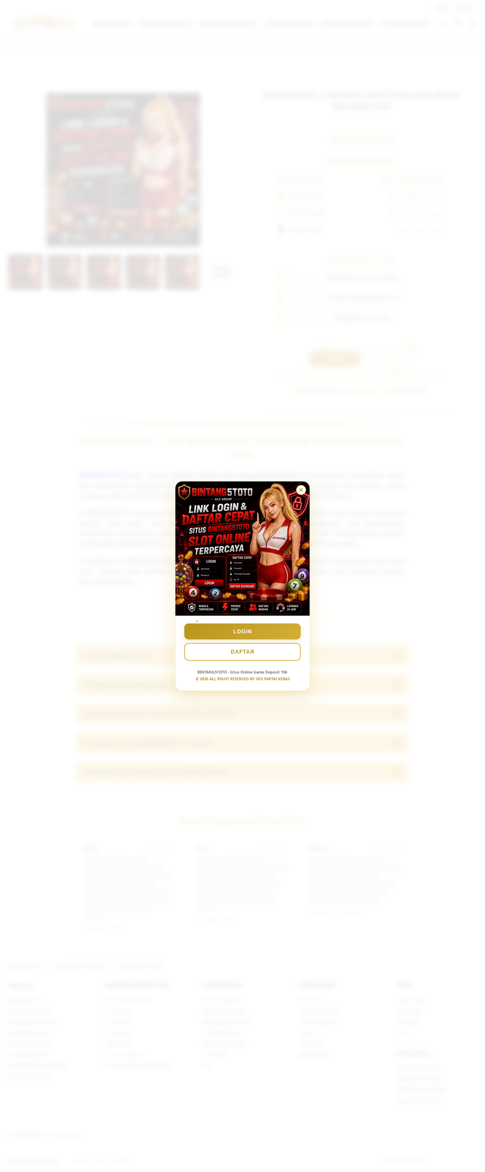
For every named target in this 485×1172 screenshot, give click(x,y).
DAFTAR (243, 652)
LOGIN (242, 631)
